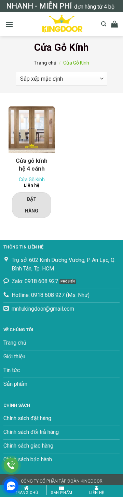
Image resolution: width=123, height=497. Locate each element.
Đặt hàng (31, 204)
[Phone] (11, 465)
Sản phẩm (61, 492)
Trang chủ (45, 63)
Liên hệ (96, 492)
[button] (9, 24)
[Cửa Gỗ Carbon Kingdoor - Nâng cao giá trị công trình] (61, 24)
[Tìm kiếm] (103, 24)
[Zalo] (11, 486)
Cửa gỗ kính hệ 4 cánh (31, 164)
